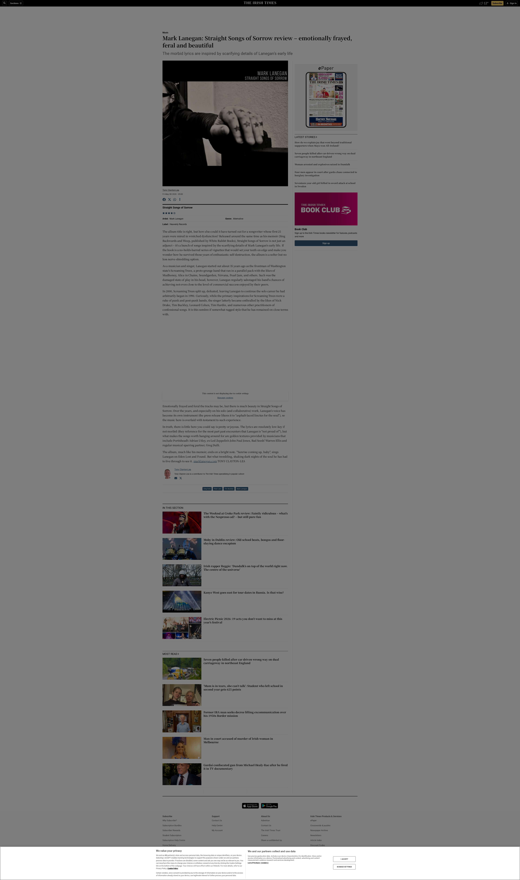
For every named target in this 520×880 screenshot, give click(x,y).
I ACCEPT (344, 859)
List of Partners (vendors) (258, 863)
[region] (260, 863)
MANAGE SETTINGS (344, 867)
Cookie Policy (173, 868)
